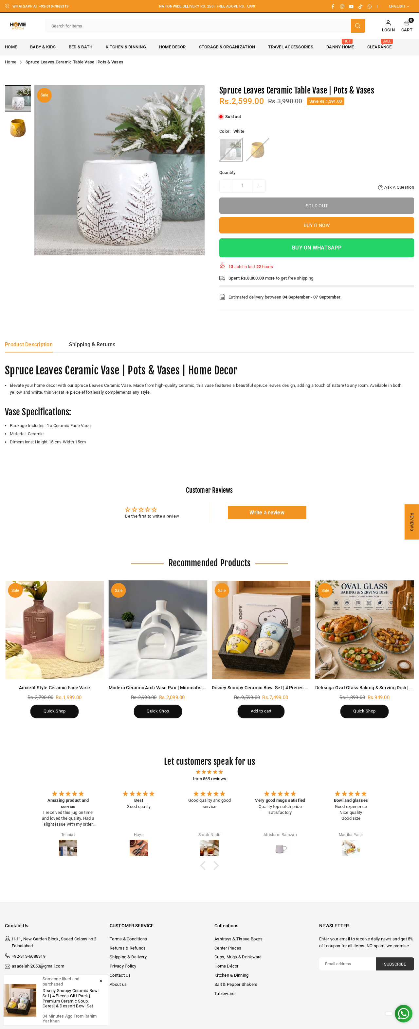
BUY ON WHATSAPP (316, 248)
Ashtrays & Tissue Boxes (238, 938)
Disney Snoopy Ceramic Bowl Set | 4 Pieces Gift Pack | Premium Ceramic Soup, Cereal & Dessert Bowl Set (71, 998)
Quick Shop (55, 711)
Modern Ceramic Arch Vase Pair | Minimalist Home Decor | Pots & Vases (185, 687)
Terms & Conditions (128, 938)
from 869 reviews (209, 778)
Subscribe (395, 964)
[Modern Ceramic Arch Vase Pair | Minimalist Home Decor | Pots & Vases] (158, 629)
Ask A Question (398, 187)
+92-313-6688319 (29, 956)
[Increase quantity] (258, 186)
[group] (119, 170)
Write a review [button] (266, 512)
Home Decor (172, 46)
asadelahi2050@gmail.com (38, 966)
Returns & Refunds (128, 948)
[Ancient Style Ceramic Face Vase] (54, 629)
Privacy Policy (123, 966)
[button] (407, 26)
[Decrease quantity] (226, 186)
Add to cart (261, 711)
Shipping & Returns (92, 344)
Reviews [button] (412, 522)
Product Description (29, 344)
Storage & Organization (227, 46)
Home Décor (226, 966)
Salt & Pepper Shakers (235, 984)
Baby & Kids (43, 46)
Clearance (379, 44)
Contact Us (120, 975)
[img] (209, 772)
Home (10, 62)
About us (118, 984)
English (397, 6)
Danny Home (340, 44)
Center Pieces (227, 948)
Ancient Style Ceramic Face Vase (54, 687)
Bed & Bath (81, 46)
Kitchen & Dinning (126, 46)
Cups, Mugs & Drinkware (238, 956)
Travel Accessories (290, 46)
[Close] (101, 980)
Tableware (224, 993)
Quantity (227, 172)
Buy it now (317, 225)
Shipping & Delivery (128, 956)
